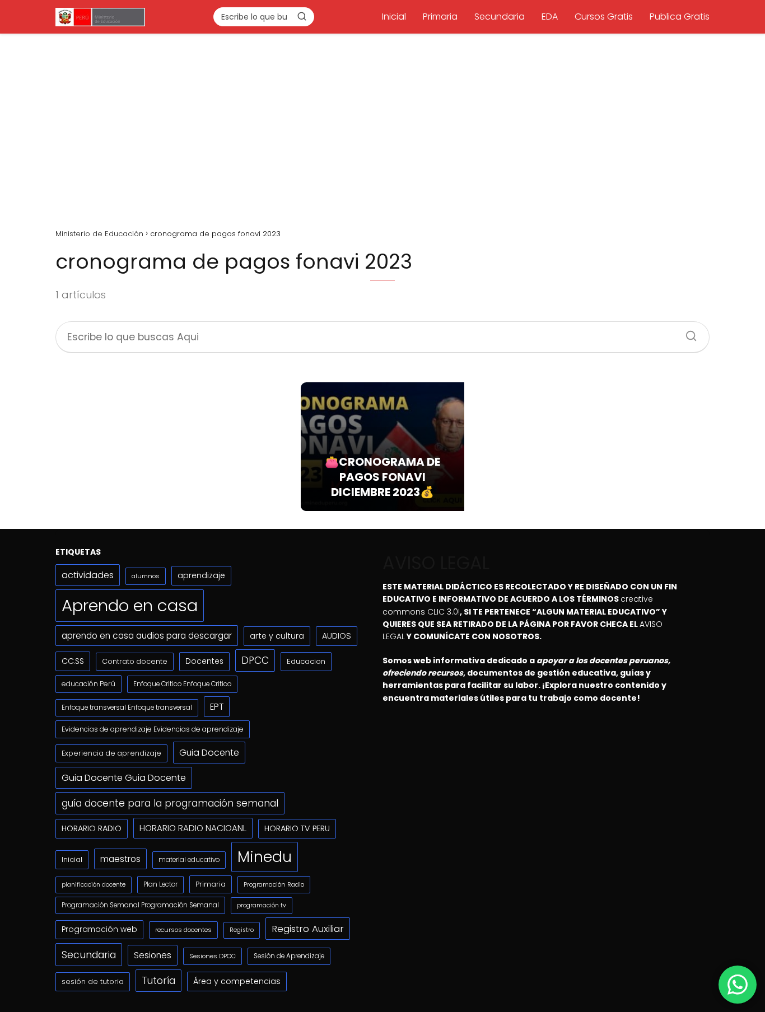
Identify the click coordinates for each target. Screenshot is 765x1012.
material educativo (189, 859)
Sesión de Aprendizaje (289, 956)
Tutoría (158, 980)
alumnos (146, 575)
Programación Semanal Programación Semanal (140, 905)
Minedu (264, 856)
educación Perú (88, 683)
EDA (550, 16)
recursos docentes (183, 929)
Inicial (394, 16)
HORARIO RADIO (92, 828)
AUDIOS (336, 635)
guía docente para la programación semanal (170, 803)
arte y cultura (277, 635)
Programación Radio (274, 884)
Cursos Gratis (604, 16)
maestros (120, 859)
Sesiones (152, 955)
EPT (216, 707)
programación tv (261, 905)
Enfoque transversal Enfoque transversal (127, 707)
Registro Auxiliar (308, 928)
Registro (242, 930)
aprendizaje (201, 575)
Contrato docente (134, 661)
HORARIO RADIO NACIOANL (192, 828)
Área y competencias (237, 981)
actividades (88, 575)
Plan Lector (160, 884)
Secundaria (499, 16)
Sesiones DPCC (212, 956)
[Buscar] (302, 16)
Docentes (204, 661)
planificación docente (93, 884)
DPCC (255, 660)
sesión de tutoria (93, 981)
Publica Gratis (680, 16)
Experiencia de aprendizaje (111, 753)
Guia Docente (209, 752)
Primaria (440, 16)
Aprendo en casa (130, 605)
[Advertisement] (382, 127)
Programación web (99, 929)
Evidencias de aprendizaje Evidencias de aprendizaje (153, 729)
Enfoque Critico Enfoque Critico (182, 684)
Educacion (306, 661)
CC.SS (73, 661)
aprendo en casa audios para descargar (147, 635)
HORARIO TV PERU (297, 828)
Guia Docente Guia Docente (124, 777)
